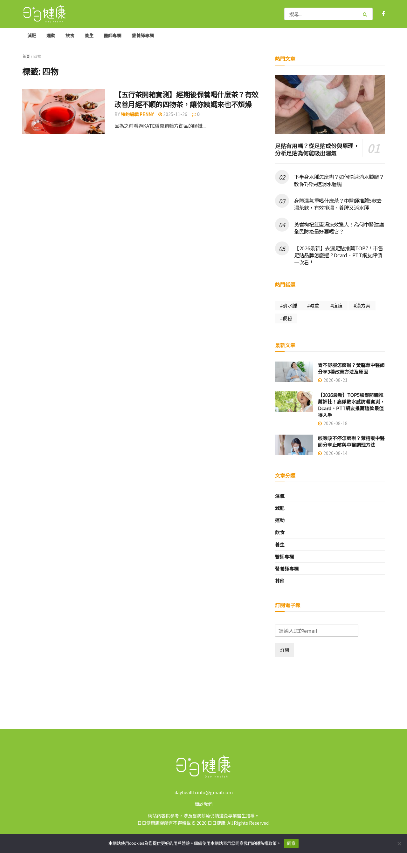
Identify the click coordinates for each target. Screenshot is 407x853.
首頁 (26, 56)
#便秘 (286, 318)
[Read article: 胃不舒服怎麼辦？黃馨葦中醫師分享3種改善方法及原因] (294, 372)
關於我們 (203, 804)
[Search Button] (366, 14)
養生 (89, 35)
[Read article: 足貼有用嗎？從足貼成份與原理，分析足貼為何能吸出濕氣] (330, 104)
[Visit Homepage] (44, 14)
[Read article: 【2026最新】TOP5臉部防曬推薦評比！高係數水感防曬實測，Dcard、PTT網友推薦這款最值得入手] (294, 401)
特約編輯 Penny (137, 114)
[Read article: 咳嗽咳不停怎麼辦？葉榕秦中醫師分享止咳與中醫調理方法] (294, 445)
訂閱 (284, 650)
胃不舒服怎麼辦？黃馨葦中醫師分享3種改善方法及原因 (351, 368)
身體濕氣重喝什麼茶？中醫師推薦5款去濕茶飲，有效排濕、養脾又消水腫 (338, 204)
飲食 (70, 35)
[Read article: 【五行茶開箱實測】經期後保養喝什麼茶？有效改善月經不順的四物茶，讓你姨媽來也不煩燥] (63, 111)
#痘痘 (336, 305)
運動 (50, 35)
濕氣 (280, 495)
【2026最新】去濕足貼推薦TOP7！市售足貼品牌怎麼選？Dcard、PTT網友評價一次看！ (338, 255)
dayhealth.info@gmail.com (204, 792)
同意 (291, 843)
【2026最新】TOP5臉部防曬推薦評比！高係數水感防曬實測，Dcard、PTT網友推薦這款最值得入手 (351, 404)
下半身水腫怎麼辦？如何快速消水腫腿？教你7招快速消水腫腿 (339, 180)
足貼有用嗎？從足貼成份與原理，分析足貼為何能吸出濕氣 (317, 149)
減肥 (31, 35)
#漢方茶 (362, 305)
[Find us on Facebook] (383, 13)
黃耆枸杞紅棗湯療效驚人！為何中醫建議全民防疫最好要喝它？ (339, 227)
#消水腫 (288, 305)
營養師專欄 (143, 35)
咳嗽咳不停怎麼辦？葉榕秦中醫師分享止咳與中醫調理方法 (351, 441)
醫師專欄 (112, 35)
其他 (280, 580)
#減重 (313, 305)
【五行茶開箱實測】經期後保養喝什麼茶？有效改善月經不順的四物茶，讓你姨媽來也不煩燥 (186, 99)
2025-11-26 (174, 114)
